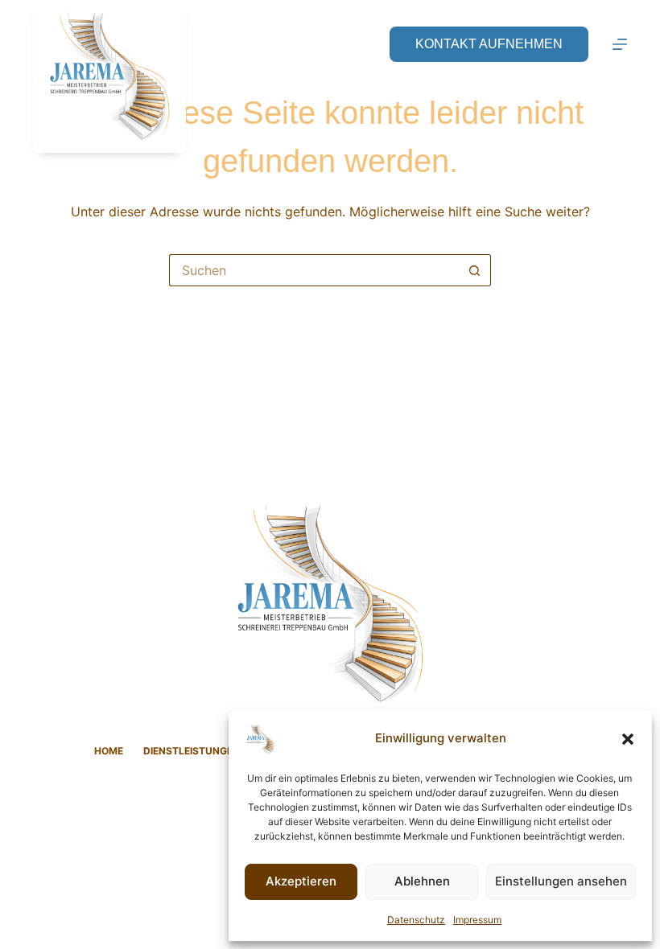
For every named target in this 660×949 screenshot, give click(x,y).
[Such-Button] (475, 270)
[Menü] (620, 44)
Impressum (477, 920)
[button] (628, 739)
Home (108, 751)
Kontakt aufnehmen (489, 44)
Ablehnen (422, 881)
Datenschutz (416, 920)
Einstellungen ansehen (561, 881)
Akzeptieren (301, 881)
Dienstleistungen (191, 751)
